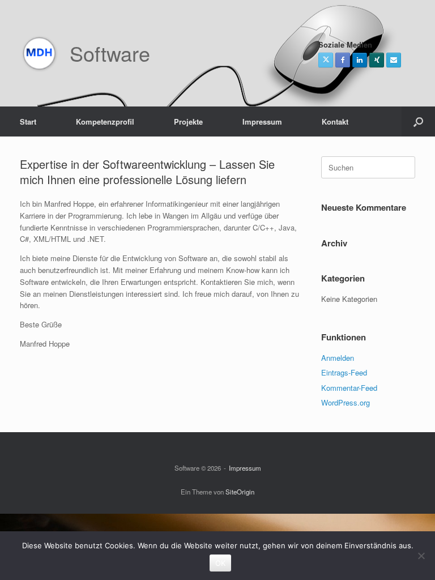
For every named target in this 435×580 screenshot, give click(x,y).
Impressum (262, 121)
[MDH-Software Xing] (376, 60)
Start (28, 121)
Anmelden (337, 357)
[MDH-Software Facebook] (342, 60)
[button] (418, 121)
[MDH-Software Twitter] (325, 60)
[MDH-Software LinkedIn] (359, 60)
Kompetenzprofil (105, 121)
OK (220, 563)
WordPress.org (345, 402)
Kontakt (335, 121)
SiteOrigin (239, 491)
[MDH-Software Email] (393, 60)
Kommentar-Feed (349, 387)
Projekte (188, 121)
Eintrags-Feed (344, 372)
